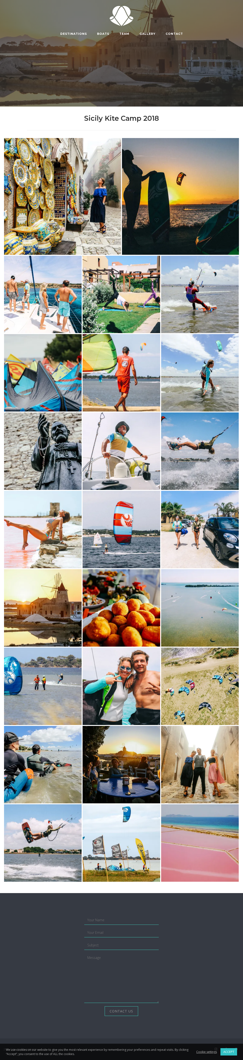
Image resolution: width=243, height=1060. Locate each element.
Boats (103, 34)
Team (124, 34)
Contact (174, 34)
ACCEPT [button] (228, 1052)
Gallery (147, 34)
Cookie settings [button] (206, 1052)
